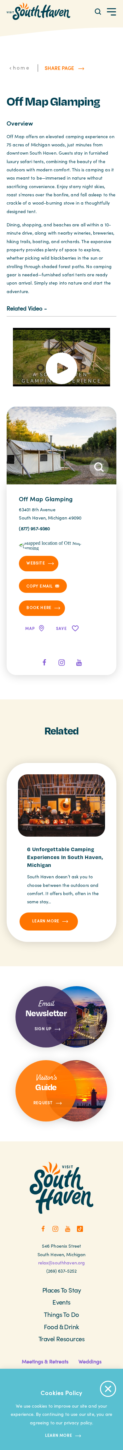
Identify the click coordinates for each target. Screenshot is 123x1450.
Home (21, 67)
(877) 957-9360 (34, 528)
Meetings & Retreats (45, 1361)
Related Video (25, 308)
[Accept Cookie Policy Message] (108, 1389)
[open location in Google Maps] (51, 545)
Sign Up (43, 1028)
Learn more (58, 1435)
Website (35, 562)
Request (43, 1102)
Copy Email (39, 585)
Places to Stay (61, 1290)
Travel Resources (61, 1338)
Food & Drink (61, 1326)
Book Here (38, 607)
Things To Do (61, 1314)
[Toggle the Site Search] (98, 11)
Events (61, 1302)
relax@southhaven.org (61, 1263)
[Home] (38, 11)
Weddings (90, 1361)
